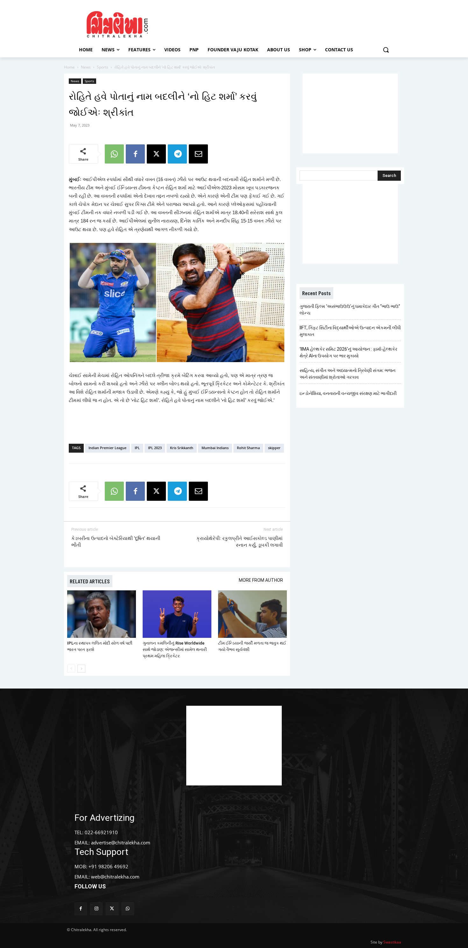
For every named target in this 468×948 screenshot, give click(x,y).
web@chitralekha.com (115, 876)
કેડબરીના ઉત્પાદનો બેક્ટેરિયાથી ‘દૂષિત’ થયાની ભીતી (115, 542)
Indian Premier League (107, 447)
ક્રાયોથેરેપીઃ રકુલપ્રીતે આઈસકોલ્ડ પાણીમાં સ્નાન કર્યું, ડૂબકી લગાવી (239, 542)
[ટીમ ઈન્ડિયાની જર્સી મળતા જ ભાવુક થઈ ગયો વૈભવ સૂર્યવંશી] (252, 614)
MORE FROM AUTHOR (261, 580)
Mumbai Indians (215, 447)
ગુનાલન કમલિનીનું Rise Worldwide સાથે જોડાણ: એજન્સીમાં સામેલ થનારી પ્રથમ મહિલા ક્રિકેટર (175, 649)
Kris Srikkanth (181, 447)
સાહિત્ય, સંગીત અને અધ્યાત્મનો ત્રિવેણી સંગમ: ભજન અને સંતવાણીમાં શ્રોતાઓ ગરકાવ (347, 374)
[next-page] (81, 669)
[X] (156, 154)
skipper (274, 447)
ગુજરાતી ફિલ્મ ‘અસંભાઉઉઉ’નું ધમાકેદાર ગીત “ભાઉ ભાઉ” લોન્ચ (350, 310)
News (86, 67)
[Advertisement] (288, 23)
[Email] (198, 154)
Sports (102, 67)
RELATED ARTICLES (90, 581)
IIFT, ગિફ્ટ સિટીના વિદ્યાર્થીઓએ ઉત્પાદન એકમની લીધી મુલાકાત (350, 331)
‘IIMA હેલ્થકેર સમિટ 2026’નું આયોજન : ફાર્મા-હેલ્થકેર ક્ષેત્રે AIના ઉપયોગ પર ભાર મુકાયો (348, 352)
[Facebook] (135, 154)
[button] (386, 49)
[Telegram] (177, 154)
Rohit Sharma (248, 447)
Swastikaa (392, 942)
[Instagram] (96, 908)
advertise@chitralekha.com (120, 842)
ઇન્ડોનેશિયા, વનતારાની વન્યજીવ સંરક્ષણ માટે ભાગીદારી (348, 393)
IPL (137, 447)
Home (69, 67)
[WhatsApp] (114, 154)
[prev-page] (71, 669)
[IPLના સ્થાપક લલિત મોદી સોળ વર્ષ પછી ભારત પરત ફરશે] (101, 614)
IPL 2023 (155, 447)
